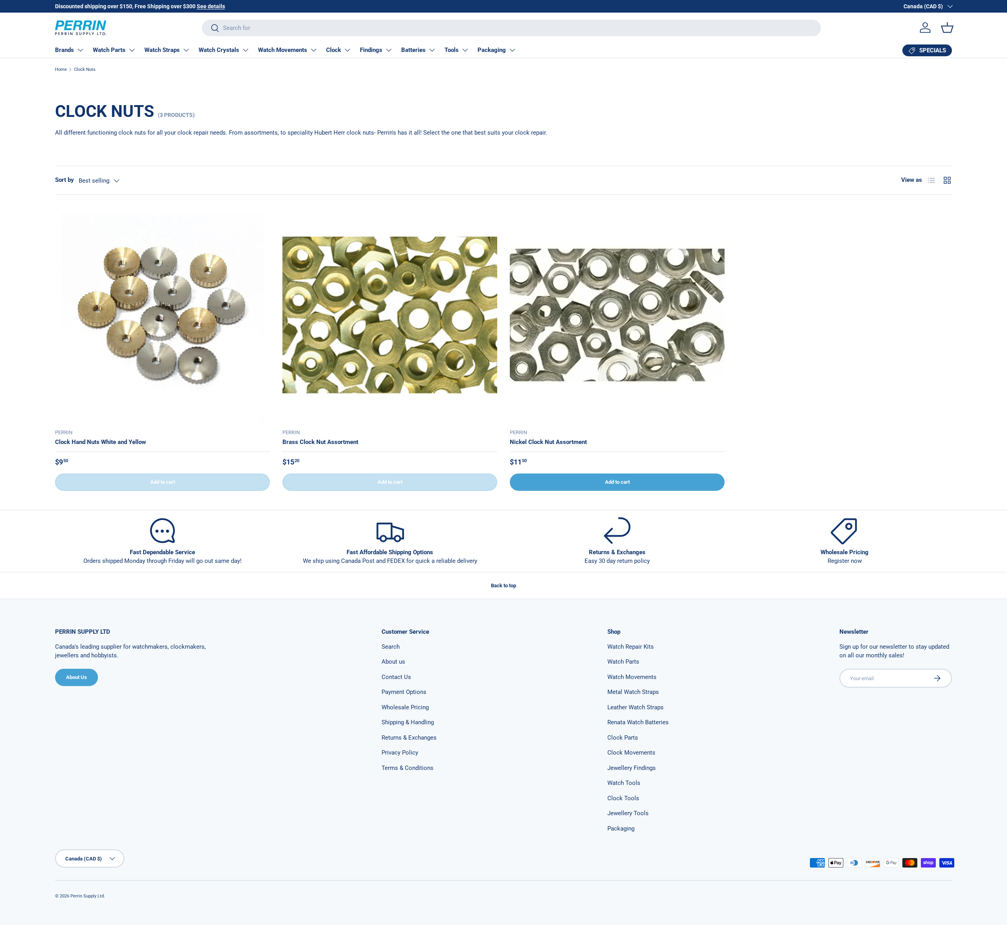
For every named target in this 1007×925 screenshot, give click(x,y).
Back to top (503, 585)
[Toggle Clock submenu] (347, 50)
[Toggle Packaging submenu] (512, 50)
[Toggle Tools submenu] (465, 50)
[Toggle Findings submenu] (388, 50)
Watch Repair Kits (630, 646)
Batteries (413, 50)
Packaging (492, 50)
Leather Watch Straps (635, 707)
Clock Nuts (85, 69)
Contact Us (396, 677)
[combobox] (511, 28)
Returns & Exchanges (409, 737)
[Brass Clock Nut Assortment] (389, 314)
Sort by (64, 179)
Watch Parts (109, 50)
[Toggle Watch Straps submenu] (186, 50)
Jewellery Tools (628, 813)
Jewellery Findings (631, 767)
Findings (371, 50)
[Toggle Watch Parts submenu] (131, 50)
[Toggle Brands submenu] (80, 50)
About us (393, 661)
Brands (64, 50)
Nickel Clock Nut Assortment (548, 442)
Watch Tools (623, 782)
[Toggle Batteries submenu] (432, 50)
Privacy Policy (400, 752)
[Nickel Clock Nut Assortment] (617, 314)
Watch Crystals (219, 50)
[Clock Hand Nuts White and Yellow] (162, 314)
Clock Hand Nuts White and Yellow (100, 442)
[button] (947, 27)
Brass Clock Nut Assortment (320, 442)
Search (391, 646)
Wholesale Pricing (405, 707)
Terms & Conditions (407, 767)
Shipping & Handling (408, 722)
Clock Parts (622, 737)
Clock (333, 50)
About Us (76, 677)
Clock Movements (631, 752)
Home (61, 69)
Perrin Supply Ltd (87, 896)
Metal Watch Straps (633, 692)
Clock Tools (623, 798)
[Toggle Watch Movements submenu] (313, 50)
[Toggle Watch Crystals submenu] (245, 50)
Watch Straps (162, 50)
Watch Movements (282, 50)
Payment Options (404, 692)
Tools (451, 50)
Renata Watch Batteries (638, 722)
